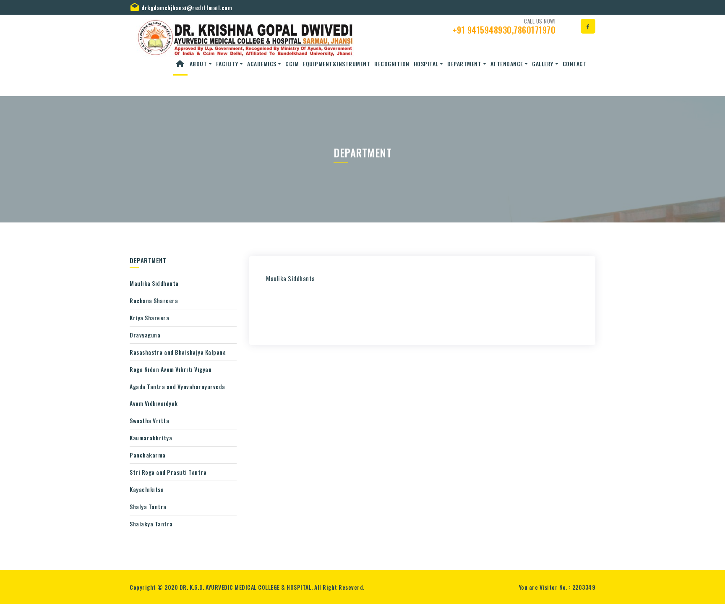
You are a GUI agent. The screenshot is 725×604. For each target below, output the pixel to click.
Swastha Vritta (149, 420)
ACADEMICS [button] (261, 63)
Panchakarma (148, 454)
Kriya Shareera (149, 317)
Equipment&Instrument (336, 63)
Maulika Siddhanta (154, 283)
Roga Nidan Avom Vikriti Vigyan (170, 369)
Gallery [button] (542, 63)
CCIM (292, 63)
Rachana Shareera (154, 300)
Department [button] (464, 63)
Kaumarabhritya (151, 437)
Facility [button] (227, 63)
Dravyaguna (145, 334)
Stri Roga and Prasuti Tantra (168, 472)
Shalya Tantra (148, 506)
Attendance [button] (506, 63)
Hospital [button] (426, 63)
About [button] (198, 63)
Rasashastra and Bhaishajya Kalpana (178, 352)
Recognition (391, 63)
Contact (575, 63)
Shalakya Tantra (151, 523)
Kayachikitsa (147, 489)
